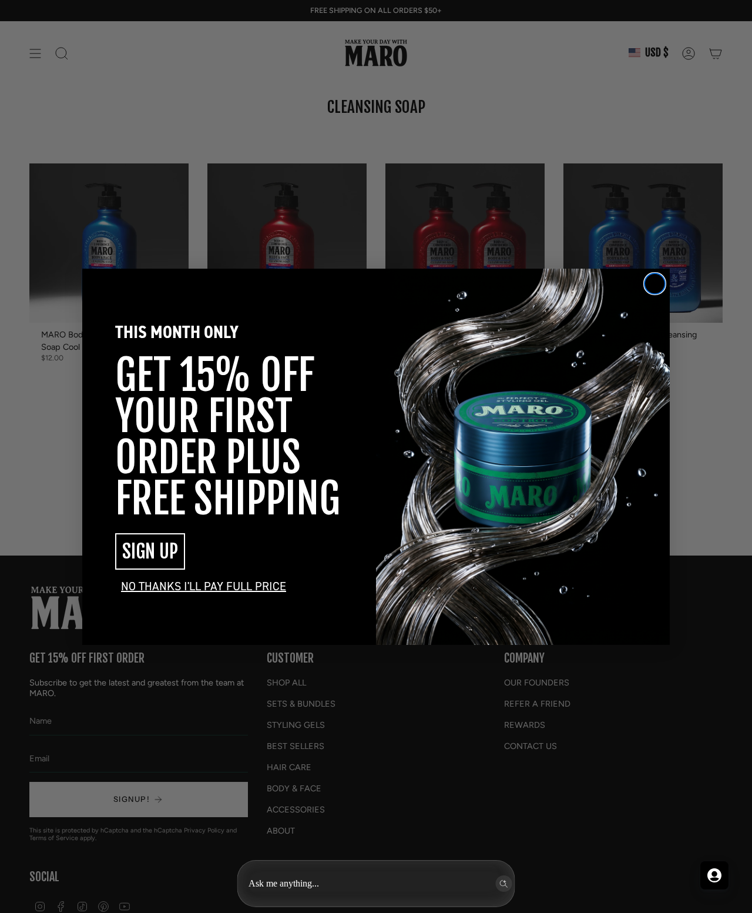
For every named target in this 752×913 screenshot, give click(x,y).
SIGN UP (150, 551)
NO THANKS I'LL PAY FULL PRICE (203, 586)
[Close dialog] (654, 283)
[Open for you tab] (714, 875)
